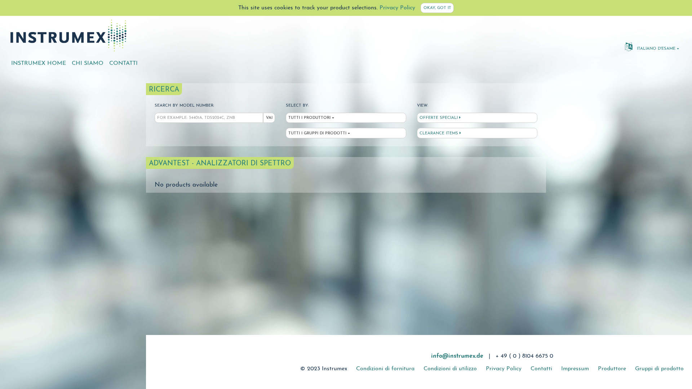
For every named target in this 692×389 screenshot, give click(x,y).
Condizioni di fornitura (385, 369)
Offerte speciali (439, 118)
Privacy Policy (397, 8)
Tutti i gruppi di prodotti (317, 133)
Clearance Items (440, 133)
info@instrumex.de (457, 356)
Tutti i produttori (309, 118)
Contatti (123, 63)
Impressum (575, 369)
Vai (269, 118)
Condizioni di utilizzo (450, 369)
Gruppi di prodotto (659, 369)
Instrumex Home (38, 63)
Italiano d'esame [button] (655, 49)
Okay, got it (437, 8)
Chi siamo (87, 63)
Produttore (612, 369)
